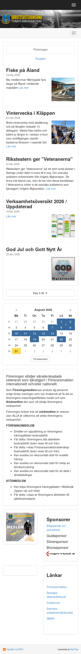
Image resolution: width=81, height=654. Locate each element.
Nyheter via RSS (15, 649)
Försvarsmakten (57, 587)
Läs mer (23, 88)
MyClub (74, 649)
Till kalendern (40, 359)
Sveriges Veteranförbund (56, 595)
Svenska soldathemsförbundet (60, 610)
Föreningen (40, 49)
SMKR (50, 618)
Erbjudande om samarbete (56, 528)
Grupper (40, 58)
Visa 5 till (39, 293)
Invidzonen (53, 603)
